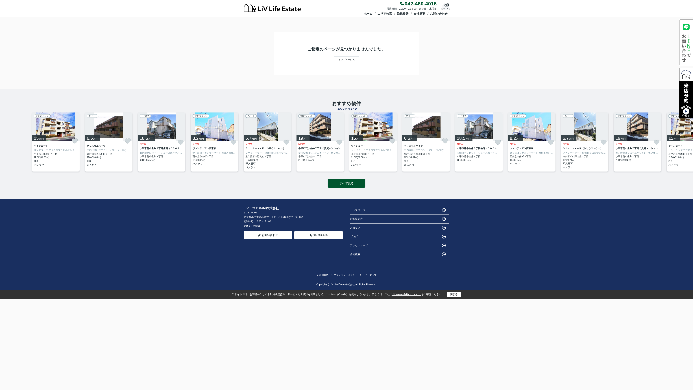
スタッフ (355, 227)
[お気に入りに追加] (75, 141)
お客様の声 (356, 218)
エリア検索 (385, 13)
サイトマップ (369, 275)
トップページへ (346, 59)
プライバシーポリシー (345, 275)
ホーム (368, 13)
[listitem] (267, 142)
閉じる (454, 294)
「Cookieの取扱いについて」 (406, 294)
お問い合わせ (439, 13)
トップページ (357, 210)
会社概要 (419, 13)
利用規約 (323, 275)
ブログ (354, 236)
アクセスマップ (359, 245)
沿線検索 (403, 13)
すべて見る (346, 183)
